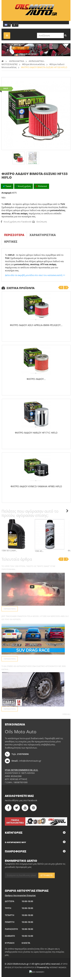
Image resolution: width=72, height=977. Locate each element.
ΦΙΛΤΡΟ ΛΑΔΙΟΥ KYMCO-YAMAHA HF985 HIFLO (36, 486)
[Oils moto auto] (36, 10)
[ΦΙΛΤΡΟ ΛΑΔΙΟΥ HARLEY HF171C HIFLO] (36, 414)
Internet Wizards (58, 967)
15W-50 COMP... (9, 550)
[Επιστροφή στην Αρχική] (3, 61)
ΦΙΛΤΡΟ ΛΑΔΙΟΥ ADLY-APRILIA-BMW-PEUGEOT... (36, 325)
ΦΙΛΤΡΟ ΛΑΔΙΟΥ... (36, 379)
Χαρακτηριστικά (42, 235)
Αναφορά (6, 192)
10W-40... (39, 550)
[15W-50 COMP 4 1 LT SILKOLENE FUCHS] (16, 534)
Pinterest (42, 186)
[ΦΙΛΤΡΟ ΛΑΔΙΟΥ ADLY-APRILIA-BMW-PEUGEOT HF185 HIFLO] (36, 306)
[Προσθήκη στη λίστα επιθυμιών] (37, 334)
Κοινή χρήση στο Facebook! (17, 221)
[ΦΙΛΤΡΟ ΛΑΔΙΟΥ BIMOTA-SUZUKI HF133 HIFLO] (19, 158)
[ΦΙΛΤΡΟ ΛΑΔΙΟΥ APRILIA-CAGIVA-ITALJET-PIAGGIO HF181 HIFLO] (36, 360)
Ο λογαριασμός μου (15, 842)
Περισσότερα (14, 235)
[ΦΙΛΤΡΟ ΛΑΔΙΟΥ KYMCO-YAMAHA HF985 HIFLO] (36, 468)
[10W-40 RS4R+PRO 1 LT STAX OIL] (49, 534)
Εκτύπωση (42, 221)
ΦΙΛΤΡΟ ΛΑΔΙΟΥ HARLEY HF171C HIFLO (36, 432)
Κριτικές (10, 242)
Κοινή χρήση (24, 186)
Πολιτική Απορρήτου (24, 967)
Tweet (8, 186)
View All (66, 714)
